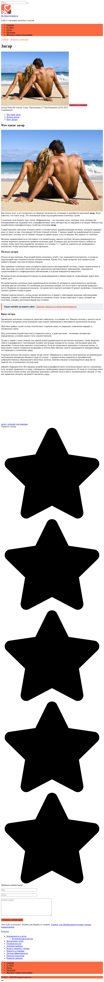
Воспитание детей (14, 941)
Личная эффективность (17, 953)
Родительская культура (22, 939)
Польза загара (12, 117)
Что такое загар (13, 114)
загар (3, 424)
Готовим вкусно (13, 943)
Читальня (10, 32)
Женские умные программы (19, 35)
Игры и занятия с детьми (18, 948)
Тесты (9, 30)
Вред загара (11, 119)
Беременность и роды (16, 936)
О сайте (10, 27)
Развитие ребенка (14, 958)
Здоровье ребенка (14, 946)
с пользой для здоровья (17, 424)
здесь (46, 374)
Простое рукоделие (15, 956)
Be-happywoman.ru (9, 16)
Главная (10, 25)
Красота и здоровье (78, 105)
